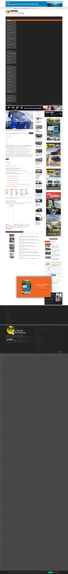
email (49, 269)
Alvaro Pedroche (31, 237)
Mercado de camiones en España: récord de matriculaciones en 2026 (27, 191)
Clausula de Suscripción (39, 343)
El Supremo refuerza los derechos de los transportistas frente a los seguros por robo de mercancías (39, 195)
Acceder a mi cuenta (38, 349)
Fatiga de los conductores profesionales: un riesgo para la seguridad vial (38, 223)
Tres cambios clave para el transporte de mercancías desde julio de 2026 (39, 186)
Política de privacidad (38, 339)
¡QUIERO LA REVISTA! (41, 289)
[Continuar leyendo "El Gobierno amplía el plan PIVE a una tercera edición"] (48, 253)
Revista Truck (37, 333)
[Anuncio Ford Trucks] (34, 108)
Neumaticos (54, 287)
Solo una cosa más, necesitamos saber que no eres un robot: (16, 227)
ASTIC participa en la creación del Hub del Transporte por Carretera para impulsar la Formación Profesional (39, 176)
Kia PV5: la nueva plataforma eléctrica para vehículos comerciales (39, 122)
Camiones (8, 163)
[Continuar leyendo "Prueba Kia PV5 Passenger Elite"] (39, 136)
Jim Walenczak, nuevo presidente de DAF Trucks (21, 8)
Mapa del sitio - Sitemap (39, 347)
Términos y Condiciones (55, 273)
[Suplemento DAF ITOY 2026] (53, 179)
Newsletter (37, 335)
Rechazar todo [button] (2, 357)
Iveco (54, 286)
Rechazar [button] (1, 363)
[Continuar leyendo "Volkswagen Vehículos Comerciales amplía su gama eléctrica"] (39, 127)
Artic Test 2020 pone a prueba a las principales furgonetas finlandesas (18, 184)
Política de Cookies (38, 341)
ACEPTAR (50, 572)
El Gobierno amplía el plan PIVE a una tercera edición (55, 255)
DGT (54, 280)
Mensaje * (7, 224)
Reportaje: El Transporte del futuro (12, 182)
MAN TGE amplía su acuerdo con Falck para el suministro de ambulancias (39, 154)
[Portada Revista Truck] (53, 129)
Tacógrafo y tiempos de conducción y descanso (55, 247)
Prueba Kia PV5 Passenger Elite (38, 139)
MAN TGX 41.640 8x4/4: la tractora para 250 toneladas (27, 242)
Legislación (56, 286)
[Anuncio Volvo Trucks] (53, 113)
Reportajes (39, 243)
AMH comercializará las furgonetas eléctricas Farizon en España (39, 163)
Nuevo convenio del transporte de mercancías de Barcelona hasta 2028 (39, 205)
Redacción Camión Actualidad (13, 168)
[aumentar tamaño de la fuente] (13, 133)
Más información (44, 572)
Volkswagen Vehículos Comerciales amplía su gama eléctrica (39, 130)
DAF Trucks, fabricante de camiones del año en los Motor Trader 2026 (17, 192)
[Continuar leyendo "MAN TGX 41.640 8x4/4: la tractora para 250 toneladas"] (12, 241)
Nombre (49, 267)
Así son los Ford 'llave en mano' (12, 176)
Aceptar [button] (1, 362)
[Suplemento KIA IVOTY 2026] (53, 154)
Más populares (47, 241)
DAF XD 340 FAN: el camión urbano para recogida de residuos (29, 258)
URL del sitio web (18, 225)
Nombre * (15, 224)
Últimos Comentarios (53, 241)
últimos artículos (49, 302)
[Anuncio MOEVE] (34, 3)
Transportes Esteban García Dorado (13, 178)
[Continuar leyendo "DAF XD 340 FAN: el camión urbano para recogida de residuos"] (12, 257)
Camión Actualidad (32, 243)
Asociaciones (54, 279)
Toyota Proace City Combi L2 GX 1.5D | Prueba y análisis (39, 146)
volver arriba (8, 229)
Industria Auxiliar (51, 284)
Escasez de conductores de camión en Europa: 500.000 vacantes (39, 214)
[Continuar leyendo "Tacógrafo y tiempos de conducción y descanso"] (48, 245)
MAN (8, 164)
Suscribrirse (37, 345)
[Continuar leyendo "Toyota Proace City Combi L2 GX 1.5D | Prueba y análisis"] (39, 143)
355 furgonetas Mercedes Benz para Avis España (55, 259)
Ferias (60, 280)
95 (59, 244)
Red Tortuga (58, 287)
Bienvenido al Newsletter (39, 337)
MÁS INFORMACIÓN (3, 355)
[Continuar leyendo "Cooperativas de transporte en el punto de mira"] (48, 249)
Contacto (36, 331)
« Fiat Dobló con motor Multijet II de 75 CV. (20, 197)
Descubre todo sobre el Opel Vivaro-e (13, 180)
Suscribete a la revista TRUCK (40, 329)
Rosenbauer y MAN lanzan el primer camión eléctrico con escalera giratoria (12, 192)
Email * (27, 224)
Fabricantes (8, 162)
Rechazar (56, 572)
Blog (47, 303)
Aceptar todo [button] (2, 356)
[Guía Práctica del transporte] (53, 203)
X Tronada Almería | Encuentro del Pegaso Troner (27, 245)
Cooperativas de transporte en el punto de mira (55, 251)
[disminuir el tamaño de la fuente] (12, 133)
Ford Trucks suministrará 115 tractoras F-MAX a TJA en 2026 (8, 191)
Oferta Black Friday (38, 326)
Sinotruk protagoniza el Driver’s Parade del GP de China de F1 (29, 239)
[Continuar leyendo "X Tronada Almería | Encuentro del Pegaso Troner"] (12, 244)
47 (59, 248)
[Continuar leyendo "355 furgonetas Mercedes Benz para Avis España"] (48, 257)
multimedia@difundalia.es (12, 172)
